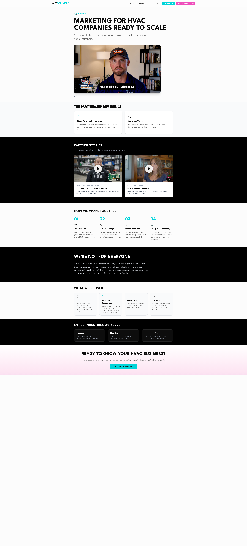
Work (132, 3)
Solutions (121, 3)
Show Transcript (81, 96)
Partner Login (168, 3)
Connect (153, 3)
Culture (142, 3)
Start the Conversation (186, 3)
